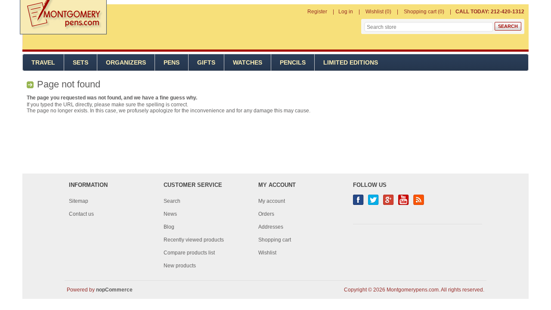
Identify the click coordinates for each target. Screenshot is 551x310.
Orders (266, 214)
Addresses (270, 227)
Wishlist (267, 253)
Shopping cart (274, 240)
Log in (345, 12)
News (170, 214)
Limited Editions (350, 62)
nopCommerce (114, 290)
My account (271, 201)
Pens (172, 62)
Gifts (206, 62)
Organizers (126, 62)
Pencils (293, 62)
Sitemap (78, 201)
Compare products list (189, 253)
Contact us (81, 214)
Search (172, 201)
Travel (43, 62)
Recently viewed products (194, 240)
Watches (247, 62)
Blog (169, 227)
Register (317, 12)
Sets (80, 62)
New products (180, 266)
